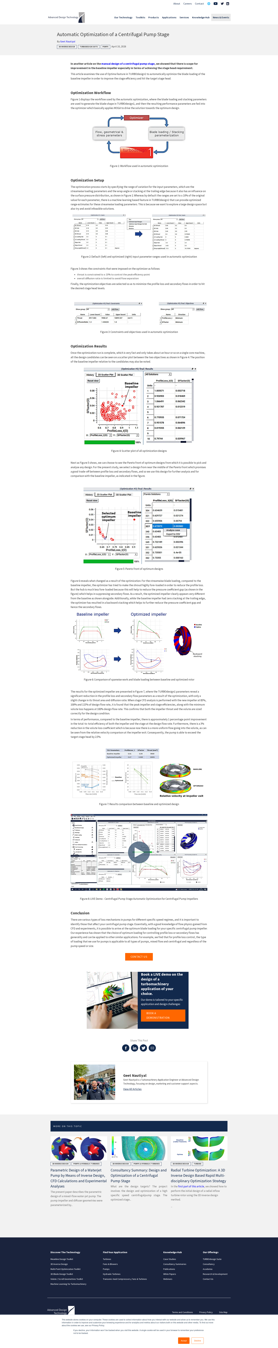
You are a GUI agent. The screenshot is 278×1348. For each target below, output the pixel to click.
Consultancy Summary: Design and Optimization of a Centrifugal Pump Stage (139, 1175)
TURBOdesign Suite (89, 47)
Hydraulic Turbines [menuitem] (111, 1274)
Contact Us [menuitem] (208, 1279)
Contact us (139, 956)
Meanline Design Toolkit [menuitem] (62, 1259)
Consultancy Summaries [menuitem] (174, 1264)
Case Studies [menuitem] (169, 1259)
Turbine (197, 1164)
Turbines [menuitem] (107, 1259)
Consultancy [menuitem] (209, 1264)
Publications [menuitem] (169, 1269)
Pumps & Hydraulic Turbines (86, 1164)
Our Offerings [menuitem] (210, 1252)
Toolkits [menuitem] (140, 17)
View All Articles (132, 1089)
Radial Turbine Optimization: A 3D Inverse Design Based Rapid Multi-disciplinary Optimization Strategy (198, 1175)
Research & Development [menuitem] (215, 1274)
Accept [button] (184, 1340)
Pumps (105, 47)
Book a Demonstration (158, 1015)
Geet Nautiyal (67, 41)
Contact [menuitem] (199, 3)
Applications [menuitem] (169, 17)
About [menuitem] (176, 3)
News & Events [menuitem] (221, 17)
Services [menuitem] (184, 17)
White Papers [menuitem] (169, 1274)
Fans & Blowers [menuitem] (110, 1264)
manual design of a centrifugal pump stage (128, 63)
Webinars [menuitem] (167, 1279)
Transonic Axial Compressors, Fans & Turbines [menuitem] (125, 1279)
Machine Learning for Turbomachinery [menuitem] (68, 1284)
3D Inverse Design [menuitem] (59, 1264)
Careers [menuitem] (187, 3)
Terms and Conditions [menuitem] (182, 1312)
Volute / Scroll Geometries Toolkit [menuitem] (67, 1279)
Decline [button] (197, 1340)
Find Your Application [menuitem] (115, 1252)
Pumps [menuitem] (106, 1269)
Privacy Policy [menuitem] (206, 1312)
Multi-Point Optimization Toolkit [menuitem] (65, 1269)
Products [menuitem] (153, 17)
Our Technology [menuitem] (123, 17)
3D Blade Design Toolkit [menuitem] (62, 1274)
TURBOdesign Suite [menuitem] (212, 1259)
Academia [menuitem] (207, 1269)
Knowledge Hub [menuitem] (201, 17)
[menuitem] (215, 4)
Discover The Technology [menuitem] (65, 1252)
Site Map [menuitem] (223, 1312)
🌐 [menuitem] (208, 3)
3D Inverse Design (67, 47)
